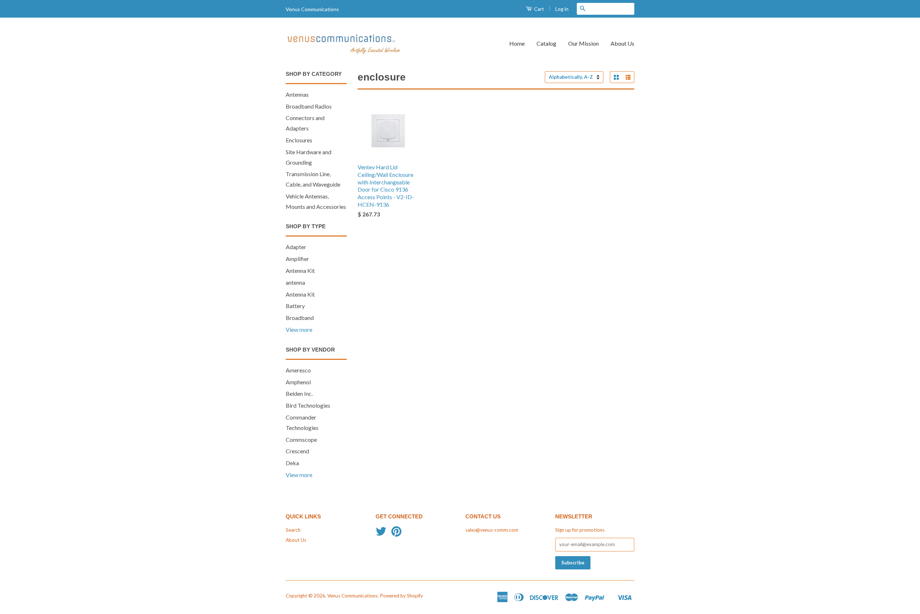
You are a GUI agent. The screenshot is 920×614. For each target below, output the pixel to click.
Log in (562, 9)
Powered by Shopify (401, 596)
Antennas (297, 94)
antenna (295, 282)
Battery (295, 305)
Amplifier (297, 258)
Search (293, 530)
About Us (622, 43)
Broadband (300, 317)
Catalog (546, 43)
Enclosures (299, 140)
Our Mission (583, 43)
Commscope (301, 439)
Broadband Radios (309, 106)
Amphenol (298, 382)
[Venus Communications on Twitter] (381, 534)
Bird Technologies (308, 405)
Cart (538, 9)
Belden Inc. (299, 393)
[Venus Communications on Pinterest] (396, 534)
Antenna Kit (300, 270)
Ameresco (298, 370)
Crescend (297, 451)
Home (517, 43)
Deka (292, 462)
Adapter (296, 246)
